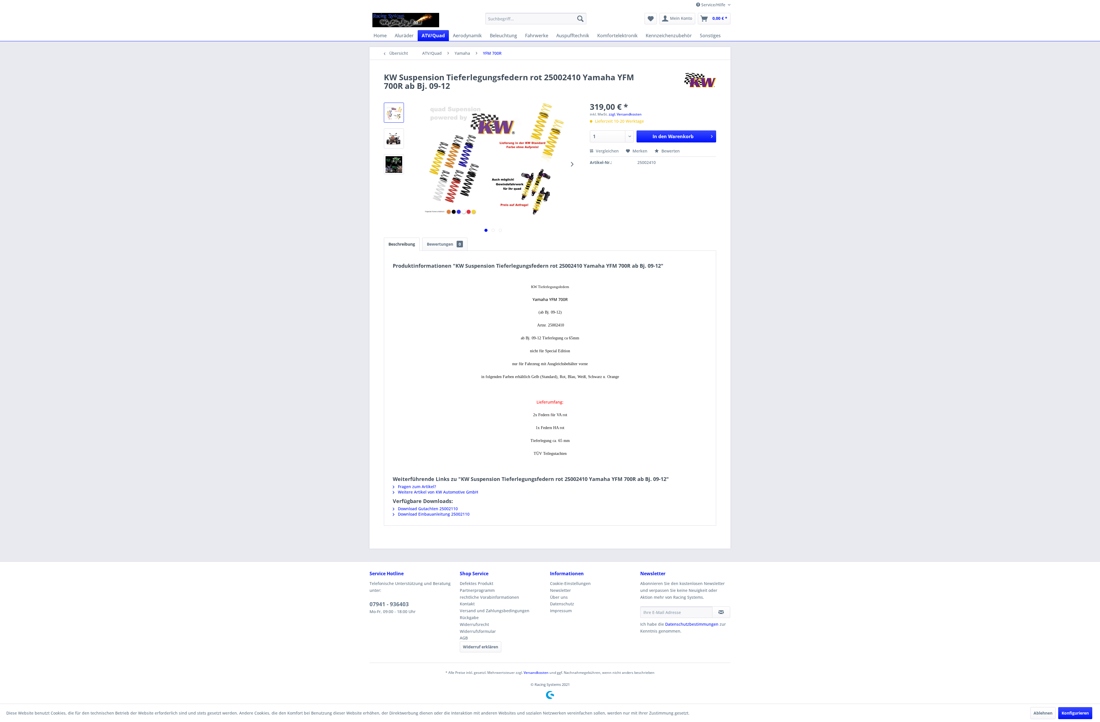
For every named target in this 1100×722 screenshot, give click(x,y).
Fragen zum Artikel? (416, 486)
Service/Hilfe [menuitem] (713, 4)
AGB (464, 638)
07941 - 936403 (389, 604)
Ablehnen (1043, 713)
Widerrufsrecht (474, 624)
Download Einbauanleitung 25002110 (433, 514)
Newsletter (560, 590)
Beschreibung (401, 244)
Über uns (559, 597)
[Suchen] (580, 18)
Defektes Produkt (476, 583)
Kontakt (467, 603)
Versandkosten (536, 672)
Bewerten (670, 151)
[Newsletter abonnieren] (721, 612)
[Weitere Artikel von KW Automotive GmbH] (698, 83)
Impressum (561, 610)
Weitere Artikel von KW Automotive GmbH (437, 492)
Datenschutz (562, 603)
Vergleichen (607, 151)
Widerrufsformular (478, 631)
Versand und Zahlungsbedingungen (494, 610)
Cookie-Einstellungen (570, 583)
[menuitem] (535, 18)
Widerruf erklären (480, 646)
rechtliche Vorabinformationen (489, 597)
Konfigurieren (1075, 713)
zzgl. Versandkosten (625, 114)
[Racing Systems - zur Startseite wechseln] (405, 20)
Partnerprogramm (477, 590)
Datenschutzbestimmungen (691, 624)
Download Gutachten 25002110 (427, 508)
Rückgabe (469, 617)
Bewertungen (444, 244)
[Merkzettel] (651, 18)
